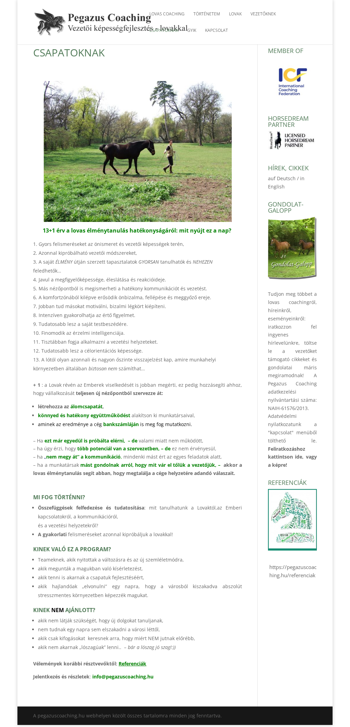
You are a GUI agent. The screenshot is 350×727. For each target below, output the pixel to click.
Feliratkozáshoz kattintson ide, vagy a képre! (292, 457)
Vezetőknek (263, 14)
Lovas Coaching (167, 14)
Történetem (206, 14)
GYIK (191, 30)
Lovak (235, 14)
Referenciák (132, 663)
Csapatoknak (163, 30)
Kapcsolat (216, 30)
